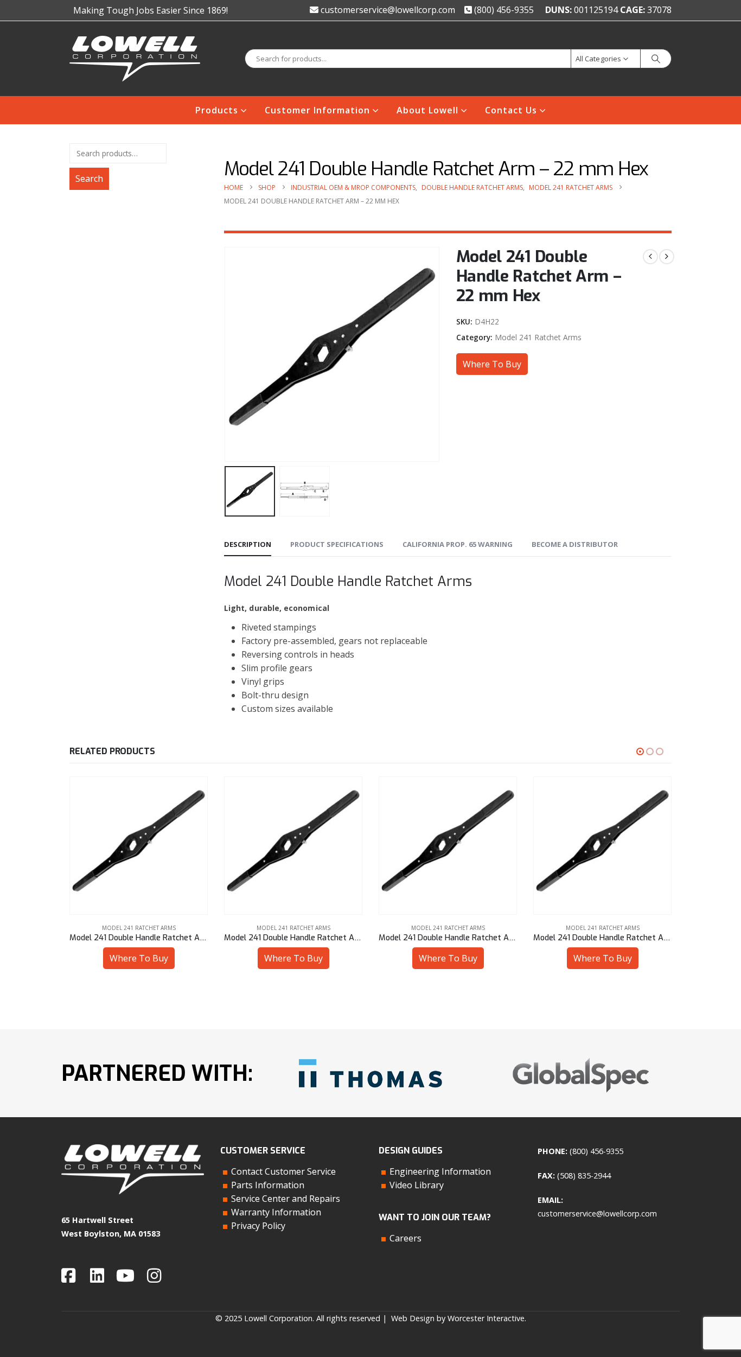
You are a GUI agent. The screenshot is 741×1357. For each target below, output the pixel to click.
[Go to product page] (140, 845)
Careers (405, 1238)
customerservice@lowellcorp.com (386, 10)
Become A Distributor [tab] (575, 544)
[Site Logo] (134, 58)
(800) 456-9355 (503, 10)
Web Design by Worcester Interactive (458, 1318)
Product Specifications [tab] (337, 544)
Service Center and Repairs (285, 1199)
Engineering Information (440, 1171)
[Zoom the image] (370, 1055)
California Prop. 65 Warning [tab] (458, 544)
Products (216, 110)
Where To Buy (492, 364)
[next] (666, 256)
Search (89, 178)
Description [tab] (247, 544)
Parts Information (267, 1185)
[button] (227, 354)
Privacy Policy (258, 1226)
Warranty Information (276, 1212)
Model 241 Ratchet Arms (538, 337)
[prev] (650, 256)
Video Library (416, 1185)
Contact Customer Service (283, 1171)
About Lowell (427, 110)
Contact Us (511, 110)
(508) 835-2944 (584, 1175)
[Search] (656, 58)
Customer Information (317, 110)
